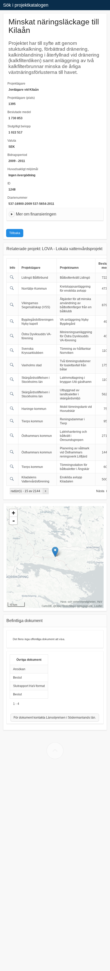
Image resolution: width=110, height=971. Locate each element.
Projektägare (16, 83)
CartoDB (47, 606)
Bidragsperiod (17, 155)
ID (8, 183)
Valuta (11, 140)
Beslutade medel (19, 112)
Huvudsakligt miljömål (22, 169)
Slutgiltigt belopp (19, 126)
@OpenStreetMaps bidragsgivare (73, 606)
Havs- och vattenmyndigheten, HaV (81, 601)
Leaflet (98, 606)
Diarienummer (17, 197)
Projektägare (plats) (21, 98)
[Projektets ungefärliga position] (55, 552)
